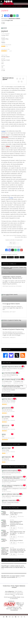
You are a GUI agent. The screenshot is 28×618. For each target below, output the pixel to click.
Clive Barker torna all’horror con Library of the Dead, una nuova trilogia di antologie (18, 550)
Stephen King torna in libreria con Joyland (12, 368)
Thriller (14, 6)
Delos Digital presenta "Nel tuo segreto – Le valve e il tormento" (17, 533)
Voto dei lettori (5, 49)
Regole (17, 586)
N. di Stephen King (7, 381)
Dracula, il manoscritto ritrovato (10, 502)
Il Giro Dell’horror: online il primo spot (11, 496)
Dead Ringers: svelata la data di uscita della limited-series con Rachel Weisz (12, 566)
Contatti (14, 587)
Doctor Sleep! (5, 450)
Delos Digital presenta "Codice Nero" (16, 513)
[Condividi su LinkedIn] (17, 15)
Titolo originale (5, 33)
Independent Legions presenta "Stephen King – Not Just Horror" (13, 277)
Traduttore (4, 55)
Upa (3, 436)
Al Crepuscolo (5, 459)
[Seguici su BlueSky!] (11, 355)
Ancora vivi (5, 427)
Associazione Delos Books (13, 597)
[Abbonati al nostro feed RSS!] (22, 355)
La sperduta (5, 418)
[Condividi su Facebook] (5, 15)
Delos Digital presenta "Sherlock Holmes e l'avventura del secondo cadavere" (16, 523)
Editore (3, 58)
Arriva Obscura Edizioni (16, 540)
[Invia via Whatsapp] (14, 15)
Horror (9, 6)
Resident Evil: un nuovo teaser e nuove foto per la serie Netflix (13, 576)
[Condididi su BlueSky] (8, 15)
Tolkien (8, 146)
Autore (3, 37)
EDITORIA (6, 272)
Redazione (22, 586)
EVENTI (5, 299)
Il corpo (11, 197)
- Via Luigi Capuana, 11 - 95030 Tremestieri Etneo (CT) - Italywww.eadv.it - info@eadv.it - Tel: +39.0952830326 (15, 606)
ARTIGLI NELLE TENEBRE (8, 401)
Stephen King (4, 136)
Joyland (3, 131)
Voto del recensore (6, 44)
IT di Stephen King (18, 381)
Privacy (13, 586)
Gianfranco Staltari (14, 18)
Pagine (3, 65)
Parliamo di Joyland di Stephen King (13, 329)
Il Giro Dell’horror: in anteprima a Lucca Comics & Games (14, 489)
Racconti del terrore (7, 410)
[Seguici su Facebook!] (5, 355)
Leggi (13, 516)
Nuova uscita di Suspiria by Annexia (11, 472)
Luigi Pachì (19, 6)
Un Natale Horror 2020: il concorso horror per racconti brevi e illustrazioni (14, 480)
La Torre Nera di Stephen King (10, 375)
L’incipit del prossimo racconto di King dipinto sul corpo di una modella (14, 389)
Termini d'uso (6, 586)
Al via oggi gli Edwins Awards (11, 304)
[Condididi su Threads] (11, 15)
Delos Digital (4, 6)
